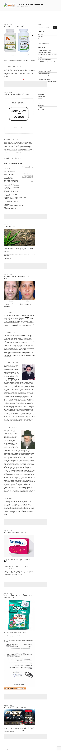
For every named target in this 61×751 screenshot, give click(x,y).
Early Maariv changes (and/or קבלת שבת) (45, 52)
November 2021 (41, 94)
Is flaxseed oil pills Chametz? (13, 26)
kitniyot (22, 70)
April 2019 (40, 98)
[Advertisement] (25, 84)
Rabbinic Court (11, 378)
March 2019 (40, 100)
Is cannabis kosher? (10, 226)
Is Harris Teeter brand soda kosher (44, 59)
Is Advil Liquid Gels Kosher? (46, 75)
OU (27, 70)
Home (5, 12)
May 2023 (40, 89)
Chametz (33, 60)
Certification (24, 12)
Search (9, 12)
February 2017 (41, 109)
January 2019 (40, 103)
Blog (45, 12)
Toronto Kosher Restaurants (43, 43)
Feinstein (27, 317)
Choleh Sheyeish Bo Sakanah (22, 473)
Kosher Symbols (17, 12)
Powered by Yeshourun (7, 749)
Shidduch (20, 319)
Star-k (6, 69)
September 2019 (41, 96)
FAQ (37, 12)
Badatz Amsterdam (46, 73)
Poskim (5, 324)
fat (26, 355)
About (41, 12)
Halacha (15, 407)
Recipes (39, 41)
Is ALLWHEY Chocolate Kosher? (15, 707)
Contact (50, 12)
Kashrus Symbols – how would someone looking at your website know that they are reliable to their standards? (47, 56)
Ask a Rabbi (31, 12)
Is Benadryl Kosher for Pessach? (15, 532)
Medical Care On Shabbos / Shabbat (16, 94)
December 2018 (41, 105)
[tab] (19, 636)
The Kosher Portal (30, 4)
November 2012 (41, 111)
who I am (13, 430)
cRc (29, 69)
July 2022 (40, 92)
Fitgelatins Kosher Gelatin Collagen (44, 50)
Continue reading (7, 258)
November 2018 (41, 107)
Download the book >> (13, 158)
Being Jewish (40, 34)
